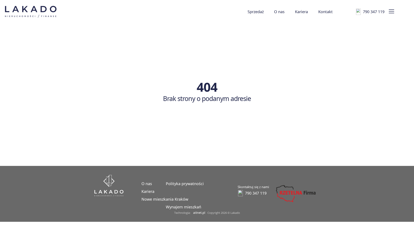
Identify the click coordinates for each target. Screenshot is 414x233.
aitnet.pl (199, 213)
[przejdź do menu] (391, 11)
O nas (279, 11)
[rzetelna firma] (295, 202)
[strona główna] (109, 195)
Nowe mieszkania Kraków (164, 199)
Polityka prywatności (185, 183)
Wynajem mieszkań (183, 206)
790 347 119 (373, 12)
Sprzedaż (256, 11)
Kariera (301, 11)
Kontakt (325, 11)
